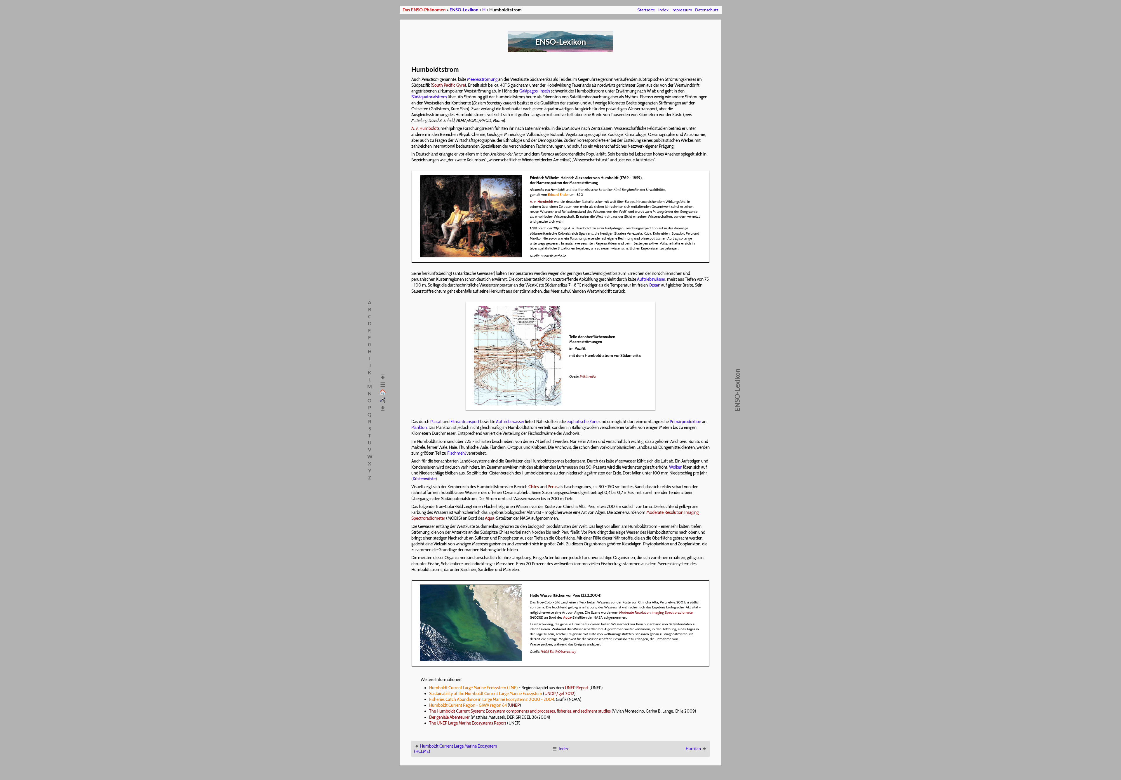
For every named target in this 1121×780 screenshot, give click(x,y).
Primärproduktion (685, 421)
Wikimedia (588, 376)
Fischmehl (456, 453)
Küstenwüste (424, 478)
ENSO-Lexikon (464, 9)
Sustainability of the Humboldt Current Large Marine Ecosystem (485, 693)
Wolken (675, 467)
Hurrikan (693, 748)
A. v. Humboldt (424, 128)
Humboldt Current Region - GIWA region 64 (468, 705)
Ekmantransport (464, 421)
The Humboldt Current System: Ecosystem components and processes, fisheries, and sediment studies (520, 711)
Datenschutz (706, 10)
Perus (553, 486)
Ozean (654, 285)
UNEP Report (577, 687)
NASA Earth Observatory (558, 651)
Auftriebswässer (651, 279)
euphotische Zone (582, 421)
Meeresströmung (482, 79)
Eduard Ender (558, 194)
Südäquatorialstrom (429, 97)
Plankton (419, 427)
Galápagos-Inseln (534, 91)
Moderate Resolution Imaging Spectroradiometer (656, 612)
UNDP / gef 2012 (559, 693)
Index (663, 10)
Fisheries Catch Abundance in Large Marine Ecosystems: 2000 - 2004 (491, 699)
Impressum (681, 10)
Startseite (646, 10)
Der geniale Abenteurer (449, 717)
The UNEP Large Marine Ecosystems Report (467, 723)
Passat (436, 421)
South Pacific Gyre (448, 85)
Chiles (533, 486)
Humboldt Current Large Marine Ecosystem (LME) (473, 687)
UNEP (514, 705)
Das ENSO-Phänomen (424, 9)
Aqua (489, 518)
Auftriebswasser (510, 421)
